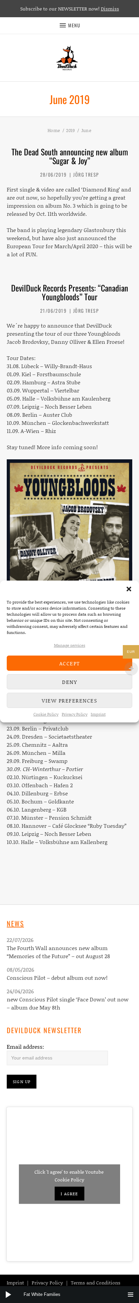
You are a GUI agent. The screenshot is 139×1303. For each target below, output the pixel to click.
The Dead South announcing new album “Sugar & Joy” (69, 156)
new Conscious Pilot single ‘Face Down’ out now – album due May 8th (68, 1003)
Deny (69, 682)
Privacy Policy (74, 714)
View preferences (69, 700)
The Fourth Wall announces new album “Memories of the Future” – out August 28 (58, 952)
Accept (69, 663)
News (15, 923)
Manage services (69, 645)
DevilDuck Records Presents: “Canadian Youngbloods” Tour (69, 292)
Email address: (25, 1046)
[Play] (8, 1294)
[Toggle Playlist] (130, 1294)
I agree (69, 1194)
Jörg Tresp (86, 174)
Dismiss (110, 8)
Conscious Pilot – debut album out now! (57, 977)
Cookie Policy (45, 714)
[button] (129, 589)
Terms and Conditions (95, 1282)
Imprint (98, 714)
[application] (69, 1294)
